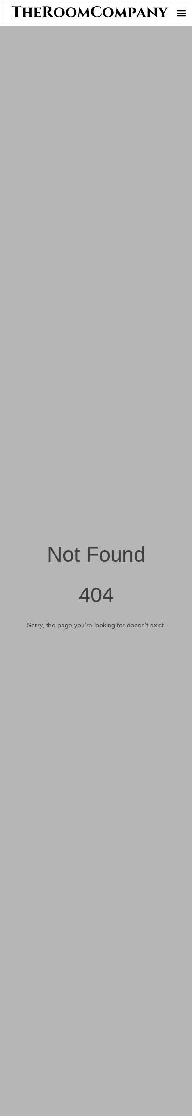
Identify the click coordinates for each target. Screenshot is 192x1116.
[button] (181, 13)
